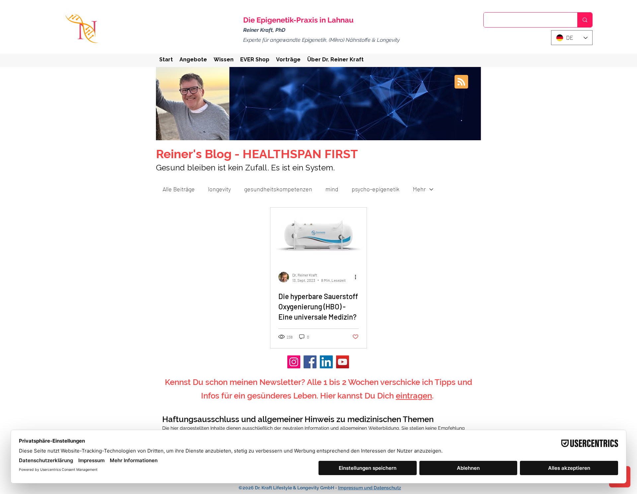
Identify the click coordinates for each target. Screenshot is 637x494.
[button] (193, 59)
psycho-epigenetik (375, 189)
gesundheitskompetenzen (278, 189)
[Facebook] (310, 361)
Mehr (419, 189)
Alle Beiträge (179, 189)
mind (331, 189)
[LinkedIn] (326, 361)
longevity (219, 189)
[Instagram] (293, 361)
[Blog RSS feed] (461, 82)
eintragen (414, 396)
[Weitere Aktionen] (358, 277)
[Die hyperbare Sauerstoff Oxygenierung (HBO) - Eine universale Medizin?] (318, 235)
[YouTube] (342, 361)
